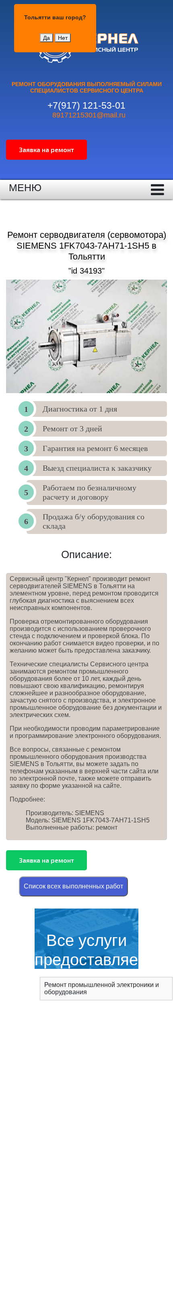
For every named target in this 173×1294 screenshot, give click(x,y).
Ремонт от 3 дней (72, 428)
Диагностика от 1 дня (80, 408)
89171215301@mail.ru (89, 115)
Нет (63, 38)
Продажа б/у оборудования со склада (93, 521)
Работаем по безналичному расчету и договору (89, 492)
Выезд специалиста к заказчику (97, 468)
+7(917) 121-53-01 (86, 105)
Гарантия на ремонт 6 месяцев (95, 448)
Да (46, 38)
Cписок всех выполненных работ (73, 886)
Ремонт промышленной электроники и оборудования (101, 988)
